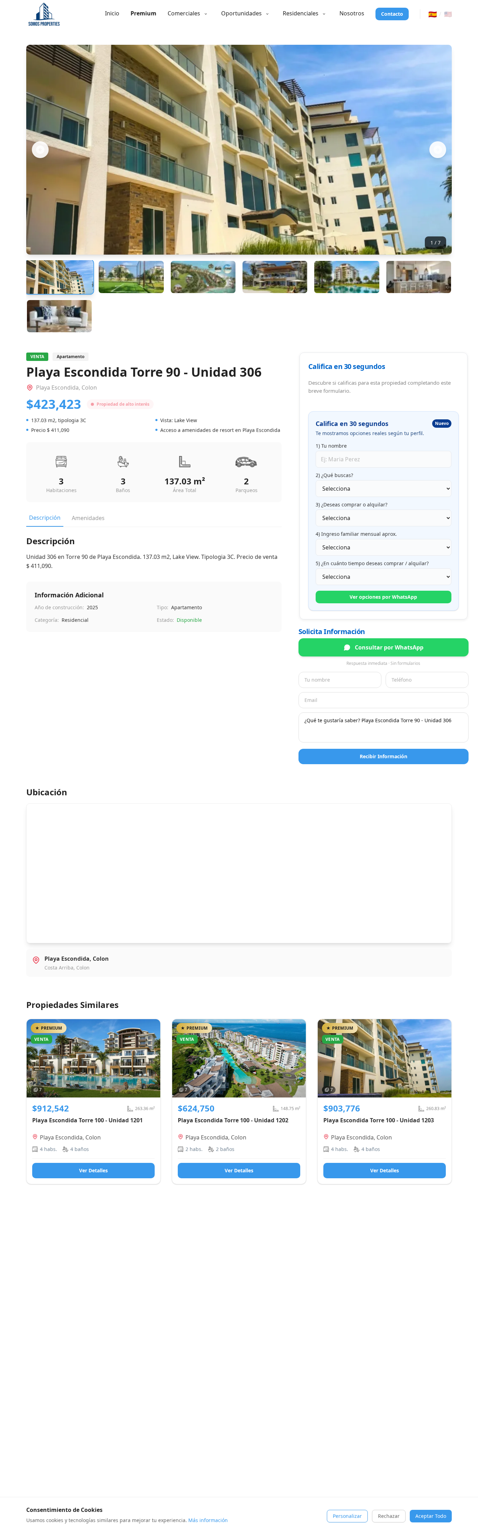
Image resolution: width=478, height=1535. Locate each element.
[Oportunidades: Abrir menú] (267, 14)
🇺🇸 (448, 14)
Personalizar (347, 1516)
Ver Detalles (93, 1170)
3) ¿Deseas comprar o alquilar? (351, 504)
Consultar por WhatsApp (389, 647)
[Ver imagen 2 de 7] (131, 277)
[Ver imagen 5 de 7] (347, 277)
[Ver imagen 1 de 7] (59, 277)
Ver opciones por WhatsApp (383, 597)
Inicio (112, 13)
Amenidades (88, 518)
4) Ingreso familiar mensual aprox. (356, 534)
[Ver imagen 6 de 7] (419, 277)
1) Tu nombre (331, 445)
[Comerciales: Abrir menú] (205, 14)
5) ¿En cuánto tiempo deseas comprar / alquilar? (372, 563)
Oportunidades (241, 13)
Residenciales (300, 13)
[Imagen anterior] (40, 149)
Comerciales (184, 13)
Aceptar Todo (430, 1516)
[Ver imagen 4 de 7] (275, 277)
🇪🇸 (432, 14)
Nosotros (351, 13)
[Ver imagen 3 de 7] (203, 277)
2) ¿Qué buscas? (334, 475)
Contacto (392, 13)
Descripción (45, 517)
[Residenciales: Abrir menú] (324, 14)
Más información (208, 1520)
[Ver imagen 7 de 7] (59, 316)
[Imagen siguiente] (437, 149)
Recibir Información (383, 756)
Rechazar (389, 1516)
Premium (143, 13)
